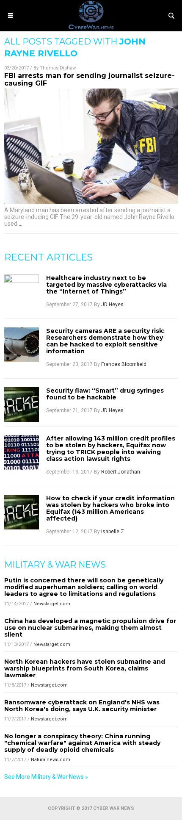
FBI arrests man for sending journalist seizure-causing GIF (89, 79)
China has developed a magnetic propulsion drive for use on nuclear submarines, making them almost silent (90, 627)
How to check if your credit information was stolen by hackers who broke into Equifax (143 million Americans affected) (110, 508)
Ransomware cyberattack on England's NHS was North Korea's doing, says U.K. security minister (82, 705)
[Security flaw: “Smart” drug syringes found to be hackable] (21, 404)
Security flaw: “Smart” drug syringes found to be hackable (105, 394)
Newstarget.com (51, 604)
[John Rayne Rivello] (91, 29)
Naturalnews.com (50, 759)
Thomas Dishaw (58, 68)
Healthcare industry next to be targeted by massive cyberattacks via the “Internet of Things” (106, 284)
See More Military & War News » (46, 776)
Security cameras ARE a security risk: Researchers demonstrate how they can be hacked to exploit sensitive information (105, 341)
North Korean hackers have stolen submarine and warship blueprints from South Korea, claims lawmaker (84, 668)
